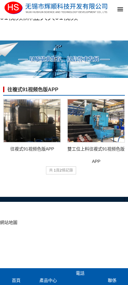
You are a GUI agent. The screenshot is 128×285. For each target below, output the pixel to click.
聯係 (112, 280)
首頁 (16, 280)
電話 (80, 273)
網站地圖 (8, 222)
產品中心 (48, 280)
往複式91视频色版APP (32, 89)
